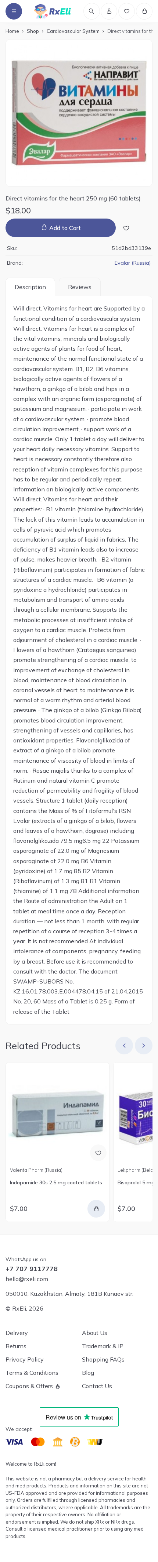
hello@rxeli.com (27, 1279)
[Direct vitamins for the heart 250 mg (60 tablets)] (79, 113)
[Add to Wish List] (126, 228)
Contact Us (97, 1386)
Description (30, 287)
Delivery (17, 1333)
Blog (88, 1373)
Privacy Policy (25, 1359)
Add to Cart (65, 227)
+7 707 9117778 (32, 1269)
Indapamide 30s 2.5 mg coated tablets (56, 1182)
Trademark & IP (102, 1346)
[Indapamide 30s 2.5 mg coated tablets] (57, 1114)
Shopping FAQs (103, 1359)
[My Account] (109, 11)
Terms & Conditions (32, 1373)
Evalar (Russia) (133, 262)
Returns (16, 1346)
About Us (94, 1333)
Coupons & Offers (29, 1386)
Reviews (79, 287)
